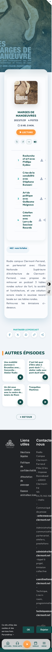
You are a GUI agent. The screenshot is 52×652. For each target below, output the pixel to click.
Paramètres (7, 634)
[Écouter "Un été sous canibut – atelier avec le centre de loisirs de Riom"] (20, 402)
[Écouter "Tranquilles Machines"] (45, 402)
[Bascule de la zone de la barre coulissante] (49, 2)
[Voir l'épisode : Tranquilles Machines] (38, 395)
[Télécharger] (41, 160)
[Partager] (44, 220)
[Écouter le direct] (27, 644)
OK (28, 629)
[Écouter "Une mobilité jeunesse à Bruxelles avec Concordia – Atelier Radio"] (20, 377)
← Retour (26, 417)
